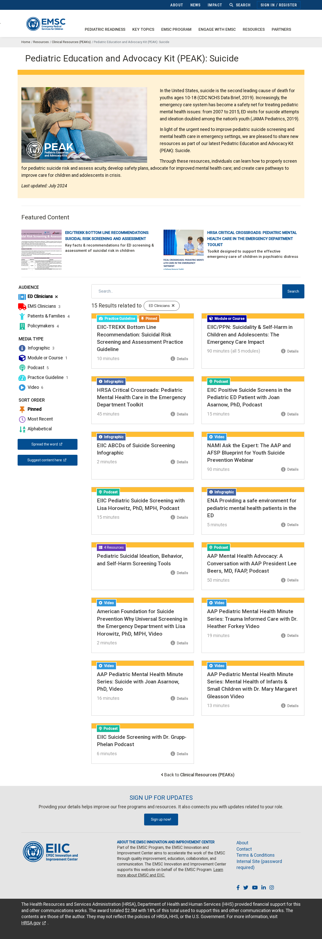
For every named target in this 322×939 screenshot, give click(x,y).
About (176, 5)
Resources (254, 29)
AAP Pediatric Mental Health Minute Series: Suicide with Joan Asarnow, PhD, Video (140, 681)
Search (243, 5)
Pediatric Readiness (105, 29)
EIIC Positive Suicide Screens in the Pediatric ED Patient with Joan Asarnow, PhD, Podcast (249, 397)
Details (182, 359)
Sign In (268, 5)
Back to (199, 774)
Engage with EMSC (217, 29)
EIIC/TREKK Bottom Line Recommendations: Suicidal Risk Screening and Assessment (107, 235)
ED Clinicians (42, 296)
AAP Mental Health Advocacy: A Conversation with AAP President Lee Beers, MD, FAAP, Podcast (252, 563)
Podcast (38, 367)
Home (25, 42)
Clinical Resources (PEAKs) (71, 42)
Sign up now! (161, 819)
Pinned (34, 409)
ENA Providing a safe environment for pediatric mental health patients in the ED (252, 508)
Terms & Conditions (255, 855)
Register (288, 5)
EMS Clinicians (44, 306)
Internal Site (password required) (259, 864)
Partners (281, 29)
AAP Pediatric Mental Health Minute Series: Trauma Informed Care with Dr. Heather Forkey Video (252, 618)
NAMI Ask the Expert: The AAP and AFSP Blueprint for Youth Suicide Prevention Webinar (249, 452)
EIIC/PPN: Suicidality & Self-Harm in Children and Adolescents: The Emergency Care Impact (250, 334)
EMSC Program (176, 29)
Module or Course (47, 357)
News (195, 5)
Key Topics (143, 29)
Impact (215, 5)
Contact (244, 849)
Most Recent (40, 419)
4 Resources (113, 547)
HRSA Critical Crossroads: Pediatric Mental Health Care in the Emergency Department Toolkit (252, 238)
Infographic (41, 348)
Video (35, 387)
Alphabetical (39, 428)
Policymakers (43, 325)
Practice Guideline (47, 377)
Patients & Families (48, 316)
